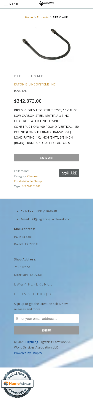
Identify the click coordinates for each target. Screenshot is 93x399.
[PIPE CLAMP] (46, 44)
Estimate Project (34, 294)
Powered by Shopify (28, 353)
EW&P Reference (33, 284)
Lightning (31, 342)
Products (43, 17)
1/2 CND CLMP (31, 186)
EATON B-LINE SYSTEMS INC (35, 84)
